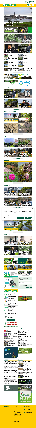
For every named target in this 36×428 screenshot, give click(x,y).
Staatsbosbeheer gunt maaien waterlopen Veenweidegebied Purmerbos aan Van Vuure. (25, 330)
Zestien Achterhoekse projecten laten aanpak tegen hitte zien (25, 145)
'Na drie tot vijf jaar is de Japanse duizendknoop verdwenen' (25, 243)
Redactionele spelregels (18, 414)
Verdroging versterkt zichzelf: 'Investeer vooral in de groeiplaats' (10, 130)
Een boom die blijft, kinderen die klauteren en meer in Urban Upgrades (10, 154)
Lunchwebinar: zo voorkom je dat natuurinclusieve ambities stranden (12, 334)
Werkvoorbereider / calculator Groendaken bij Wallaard (12, 303)
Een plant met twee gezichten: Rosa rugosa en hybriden (10, 179)
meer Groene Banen (10, 319)
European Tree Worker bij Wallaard (12, 306)
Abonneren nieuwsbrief (17, 412)
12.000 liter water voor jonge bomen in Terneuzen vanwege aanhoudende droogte (12, 65)
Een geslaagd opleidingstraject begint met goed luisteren (10, 243)
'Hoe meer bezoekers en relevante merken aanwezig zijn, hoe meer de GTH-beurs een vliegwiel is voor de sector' (25, 39)
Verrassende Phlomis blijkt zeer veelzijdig (25, 169)
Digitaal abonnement (17, 411)
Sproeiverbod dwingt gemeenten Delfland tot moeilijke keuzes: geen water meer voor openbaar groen (27, 369)
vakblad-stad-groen (29, 410)
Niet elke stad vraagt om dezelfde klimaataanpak (13, 23)
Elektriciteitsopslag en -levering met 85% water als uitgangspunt (25, 204)
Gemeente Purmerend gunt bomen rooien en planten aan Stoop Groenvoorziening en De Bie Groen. (25, 337)
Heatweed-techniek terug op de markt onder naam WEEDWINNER (27, 55)
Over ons (15, 406)
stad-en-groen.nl (17, 424)
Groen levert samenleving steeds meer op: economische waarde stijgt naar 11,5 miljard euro (10, 40)
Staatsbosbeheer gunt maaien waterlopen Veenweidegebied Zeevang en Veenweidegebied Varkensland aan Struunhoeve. (24, 340)
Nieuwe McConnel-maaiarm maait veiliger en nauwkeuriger (27, 61)
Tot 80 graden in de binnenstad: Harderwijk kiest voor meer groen (27, 372)
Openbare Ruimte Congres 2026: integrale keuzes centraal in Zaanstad (13, 331)
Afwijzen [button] (20, 217)
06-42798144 (28, 409)
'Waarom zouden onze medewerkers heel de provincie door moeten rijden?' (10, 252)
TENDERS (20, 328)
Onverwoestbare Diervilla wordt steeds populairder (10, 169)
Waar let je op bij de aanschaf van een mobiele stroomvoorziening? (12, 62)
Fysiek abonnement (17, 408)
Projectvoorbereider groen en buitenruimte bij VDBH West (12, 58)
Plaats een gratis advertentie (22, 294)
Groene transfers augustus (27, 364)
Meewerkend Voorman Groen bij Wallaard (12, 310)
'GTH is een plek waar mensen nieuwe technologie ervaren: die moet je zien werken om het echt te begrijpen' (10, 50)
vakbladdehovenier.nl (29, 424)
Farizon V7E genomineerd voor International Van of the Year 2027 (27, 69)
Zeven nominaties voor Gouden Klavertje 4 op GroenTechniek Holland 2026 (13, 69)
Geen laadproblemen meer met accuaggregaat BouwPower (25, 95)
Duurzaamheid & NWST (17, 407)
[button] (6, 217)
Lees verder (16, 215)
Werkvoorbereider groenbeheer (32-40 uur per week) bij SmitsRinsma (12, 313)
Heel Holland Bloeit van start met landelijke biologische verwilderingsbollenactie (25, 154)
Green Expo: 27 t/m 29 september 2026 (11, 344)
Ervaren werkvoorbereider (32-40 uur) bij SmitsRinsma (12, 316)
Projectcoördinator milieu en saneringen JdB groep (12, 300)
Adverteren (15, 420)
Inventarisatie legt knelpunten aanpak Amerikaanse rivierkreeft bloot (25, 227)
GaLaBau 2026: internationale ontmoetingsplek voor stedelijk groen (13, 337)
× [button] (32, 208)
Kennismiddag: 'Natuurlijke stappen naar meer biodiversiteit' (10, 120)
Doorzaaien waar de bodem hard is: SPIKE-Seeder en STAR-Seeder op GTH (12, 55)
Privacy (15, 417)
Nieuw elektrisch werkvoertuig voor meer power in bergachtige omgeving (25, 50)
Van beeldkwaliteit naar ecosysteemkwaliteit (8, 145)
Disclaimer (15, 416)
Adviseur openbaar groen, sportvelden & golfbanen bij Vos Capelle (12, 297)
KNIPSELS (6, 359)
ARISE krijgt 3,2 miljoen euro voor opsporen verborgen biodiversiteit (25, 130)
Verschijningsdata (16, 421)
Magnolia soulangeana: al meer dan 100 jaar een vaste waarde (25, 179)
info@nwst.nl (28, 406)
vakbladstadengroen (29, 412)
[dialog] (18, 214)
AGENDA (5, 328)
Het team (15, 413)
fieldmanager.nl (5, 424)
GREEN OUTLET (21, 290)
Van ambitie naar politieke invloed (27, 65)
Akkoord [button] (28, 217)
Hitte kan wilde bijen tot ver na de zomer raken (27, 58)
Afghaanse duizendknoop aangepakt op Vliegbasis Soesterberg (23, 119)
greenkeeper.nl (11, 424)
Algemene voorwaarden (17, 415)
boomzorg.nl (23, 424)
